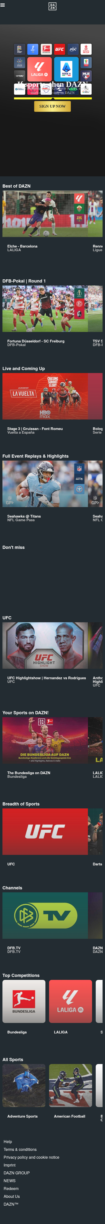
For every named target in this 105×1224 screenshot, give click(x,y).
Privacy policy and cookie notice (31, 1157)
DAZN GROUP (17, 1173)
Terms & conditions (20, 1149)
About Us (12, 1196)
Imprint (9, 1165)
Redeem (11, 1188)
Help (8, 1141)
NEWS (10, 1180)
